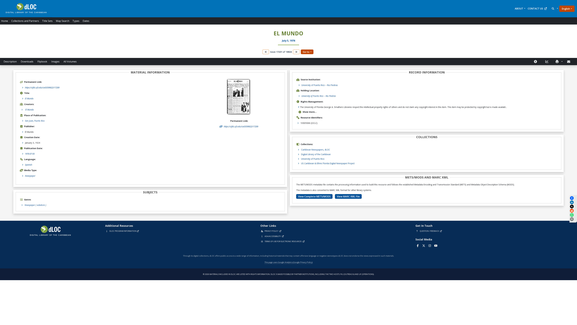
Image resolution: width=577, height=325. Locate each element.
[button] (554, 9)
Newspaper (30, 175)
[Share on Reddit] (573, 211)
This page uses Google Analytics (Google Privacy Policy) (288, 262)
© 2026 (288, 274)
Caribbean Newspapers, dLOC (315, 149)
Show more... (309, 111)
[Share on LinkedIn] (573, 202)
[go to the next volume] (296, 52)
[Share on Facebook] (573, 198)
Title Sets (47, 21)
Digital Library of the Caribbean (316, 154)
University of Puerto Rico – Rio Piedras (319, 85)
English (566, 8)
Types (75, 21)
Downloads (27, 61)
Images (55, 61)
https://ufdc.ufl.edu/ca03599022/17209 (42, 87)
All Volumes (70, 61)
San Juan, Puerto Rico (35, 120)
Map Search (62, 21)
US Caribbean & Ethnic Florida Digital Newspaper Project (327, 163)
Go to (306, 52)
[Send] (568, 61)
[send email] (573, 219)
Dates (86, 21)
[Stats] (546, 62)
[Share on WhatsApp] (573, 215)
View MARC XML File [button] (348, 196)
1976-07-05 (30, 153)
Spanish (28, 164)
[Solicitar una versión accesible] (535, 62)
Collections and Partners (25, 21)
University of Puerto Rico (312, 158)
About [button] (519, 8)
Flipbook (42, 61)
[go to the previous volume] (266, 52)
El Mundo (29, 98)
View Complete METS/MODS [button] (314, 196)
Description (10, 61)
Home (4, 21)
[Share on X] (573, 206)
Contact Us (535, 8)
